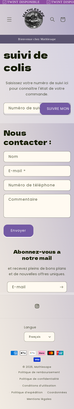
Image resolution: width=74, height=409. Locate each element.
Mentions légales (39, 399)
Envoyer (18, 230)
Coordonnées (57, 392)
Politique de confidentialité (39, 379)
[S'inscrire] (61, 287)
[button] (9, 19)
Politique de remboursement (39, 372)
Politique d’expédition (27, 392)
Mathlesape (42, 367)
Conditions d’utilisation (39, 385)
